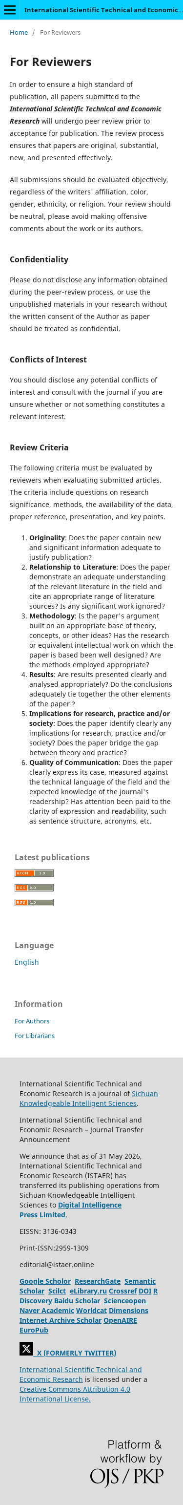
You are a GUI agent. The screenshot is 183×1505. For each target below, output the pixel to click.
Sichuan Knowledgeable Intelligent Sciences (89, 1098)
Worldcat (91, 1310)
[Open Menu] (10, 10)
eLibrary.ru (88, 1290)
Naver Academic (47, 1310)
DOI (145, 1290)
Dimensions (128, 1310)
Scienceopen (125, 1300)
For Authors (32, 1021)
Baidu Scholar (77, 1300)
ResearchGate (98, 1281)
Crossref (123, 1290)
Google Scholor (45, 1281)
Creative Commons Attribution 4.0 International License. (75, 1393)
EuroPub (34, 1330)
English (27, 962)
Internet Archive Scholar (61, 1320)
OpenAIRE (120, 1320)
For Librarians (35, 1035)
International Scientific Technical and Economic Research (81, 1374)
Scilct (57, 1290)
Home (19, 32)
